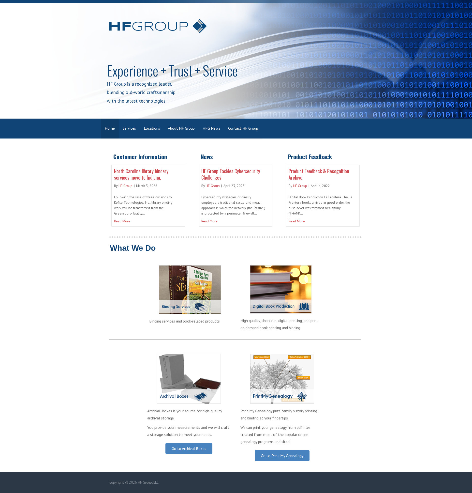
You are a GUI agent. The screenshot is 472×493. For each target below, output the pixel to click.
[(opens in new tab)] (189, 402)
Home (110, 128)
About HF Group (181, 128)
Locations (152, 128)
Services (129, 128)
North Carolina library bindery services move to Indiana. (141, 174)
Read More (122, 221)
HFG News (211, 128)
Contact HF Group (243, 128)
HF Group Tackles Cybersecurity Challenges (230, 174)
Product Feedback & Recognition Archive (319, 174)
